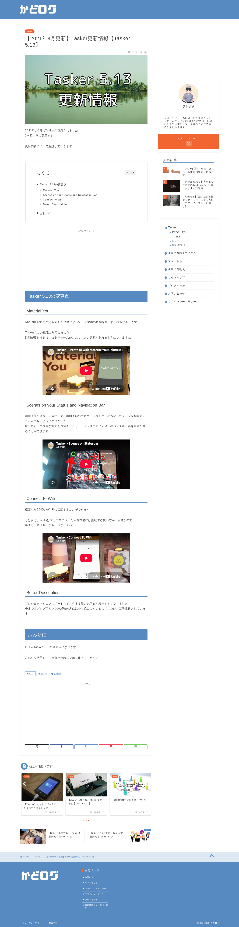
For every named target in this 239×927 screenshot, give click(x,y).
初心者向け (178, 245)
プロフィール (176, 285)
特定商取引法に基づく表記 (96, 906)
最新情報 (57, 674)
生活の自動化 (176, 269)
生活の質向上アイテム (182, 253)
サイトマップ (176, 277)
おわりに (45, 213)
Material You (51, 190)
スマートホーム (178, 261)
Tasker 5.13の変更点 (53, 184)
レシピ (176, 241)
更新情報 (43, 674)
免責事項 (53, 923)
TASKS (176, 236)
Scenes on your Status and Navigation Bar (70, 195)
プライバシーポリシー (182, 301)
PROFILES (179, 232)
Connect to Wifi (52, 199)
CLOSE (130, 172)
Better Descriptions (55, 204)
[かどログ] (38, 14)
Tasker (30, 31)
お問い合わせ (176, 293)
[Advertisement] (86, 258)
